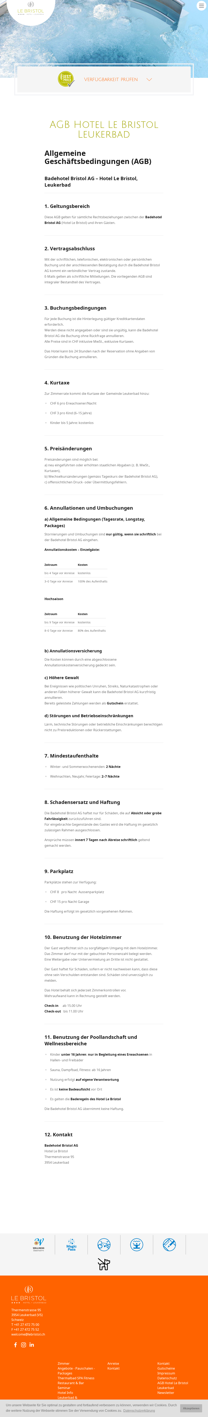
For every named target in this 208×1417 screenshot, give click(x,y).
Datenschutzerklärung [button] (139, 1410)
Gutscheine (166, 1368)
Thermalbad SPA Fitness (76, 1378)
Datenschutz (167, 1378)
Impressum (166, 1373)
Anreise (113, 1363)
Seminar (64, 1388)
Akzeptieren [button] (191, 1408)
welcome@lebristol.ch (28, 1334)
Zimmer (64, 1363)
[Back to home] (104, 1294)
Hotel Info (65, 1392)
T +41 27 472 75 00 (25, 1324)
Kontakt (113, 1368)
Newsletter (165, 1392)
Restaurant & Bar (71, 1383)
